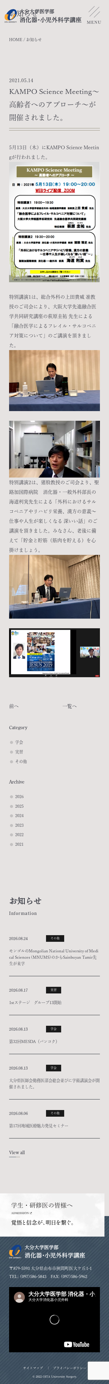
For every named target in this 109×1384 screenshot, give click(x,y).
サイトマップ (33, 1368)
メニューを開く (93, 16)
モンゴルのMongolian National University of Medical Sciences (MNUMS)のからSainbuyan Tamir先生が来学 (53, 957)
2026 (19, 796)
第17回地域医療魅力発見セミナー (38, 1126)
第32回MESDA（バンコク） (34, 1041)
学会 (19, 742)
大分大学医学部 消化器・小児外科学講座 (43, 16)
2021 (19, 844)
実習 (19, 752)
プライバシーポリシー (69, 1368)
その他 (21, 761)
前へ (14, 706)
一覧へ (69, 706)
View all (17, 1152)
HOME (15, 39)
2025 (19, 806)
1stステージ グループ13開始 (35, 1002)
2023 (19, 825)
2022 (19, 834)
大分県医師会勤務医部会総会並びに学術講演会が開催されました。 (54, 1083)
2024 (19, 815)
